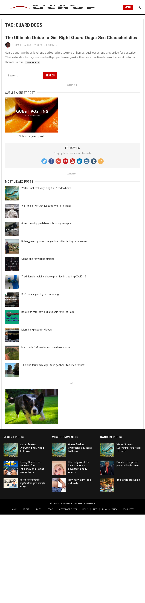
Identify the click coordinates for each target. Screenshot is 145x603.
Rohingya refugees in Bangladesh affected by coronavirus (54, 241)
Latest (25, 509)
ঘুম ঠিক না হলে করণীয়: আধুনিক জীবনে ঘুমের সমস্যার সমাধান (32, 483)
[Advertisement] (72, 558)
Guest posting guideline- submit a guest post (47, 223)
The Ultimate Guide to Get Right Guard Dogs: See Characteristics (71, 37)
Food (50, 509)
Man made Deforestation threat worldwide (45, 347)
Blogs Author (64, 503)
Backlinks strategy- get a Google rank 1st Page (47, 312)
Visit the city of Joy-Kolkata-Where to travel (46, 205)
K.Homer (17, 45)
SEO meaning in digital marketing (40, 294)
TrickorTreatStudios (128, 479)
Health (38, 509)
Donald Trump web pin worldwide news (128, 464)
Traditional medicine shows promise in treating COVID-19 (53, 276)
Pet (95, 509)
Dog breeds (128, 509)
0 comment (52, 45)
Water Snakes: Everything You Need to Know (46, 188)
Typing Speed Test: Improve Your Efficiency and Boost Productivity (32, 467)
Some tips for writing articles (37, 258)
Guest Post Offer (68, 509)
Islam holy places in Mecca (36, 329)
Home (13, 509)
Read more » (33, 62)
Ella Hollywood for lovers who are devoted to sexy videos (78, 467)
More (85, 509)
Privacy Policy (109, 509)
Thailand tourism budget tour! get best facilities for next (53, 365)
